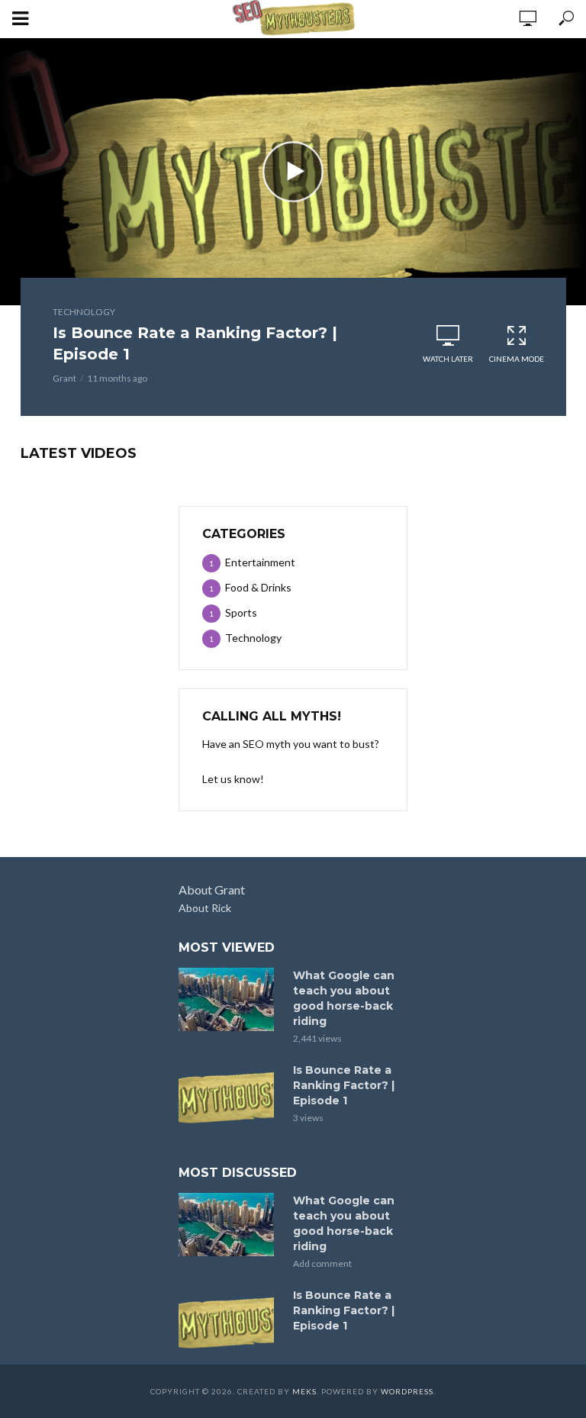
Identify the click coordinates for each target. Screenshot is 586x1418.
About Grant (212, 889)
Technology (84, 311)
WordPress (407, 1391)
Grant (64, 378)
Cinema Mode (516, 358)
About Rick (205, 907)
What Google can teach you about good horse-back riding (343, 998)
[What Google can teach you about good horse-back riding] (229, 999)
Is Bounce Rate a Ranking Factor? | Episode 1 (195, 343)
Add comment (322, 1263)
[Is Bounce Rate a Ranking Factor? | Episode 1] (229, 1094)
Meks (304, 1391)
